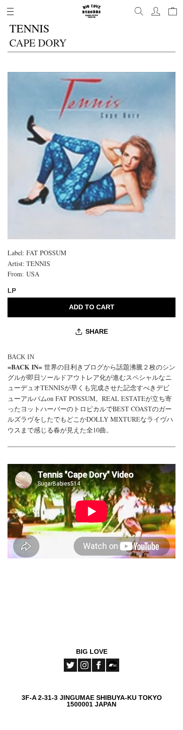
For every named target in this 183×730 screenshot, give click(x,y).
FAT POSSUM (46, 252)
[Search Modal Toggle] (138, 11)
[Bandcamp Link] (112, 665)
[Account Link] (155, 11)
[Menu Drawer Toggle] (10, 11)
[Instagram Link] (84, 665)
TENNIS (38, 263)
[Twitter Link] (70, 665)
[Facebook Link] (98, 665)
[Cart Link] (172, 11)
